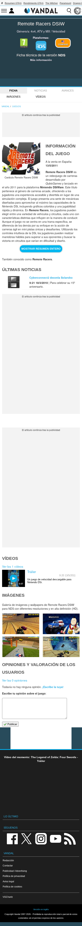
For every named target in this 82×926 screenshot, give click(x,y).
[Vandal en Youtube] (55, 838)
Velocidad (58, 31)
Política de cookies (12, 886)
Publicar (12, 724)
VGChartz (8, 897)
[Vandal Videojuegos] (41, 10)
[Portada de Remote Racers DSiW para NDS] (21, 158)
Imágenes (13, 96)
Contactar (8, 865)
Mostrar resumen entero (41, 248)
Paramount (65, 3)
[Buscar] (69, 10)
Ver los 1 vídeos (12, 566)
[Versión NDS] (41, 45)
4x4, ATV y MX (40, 31)
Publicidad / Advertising (15, 871)
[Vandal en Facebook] (12, 838)
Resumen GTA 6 (13, 3)
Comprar (63, 44)
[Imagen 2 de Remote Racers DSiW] (61, 646)
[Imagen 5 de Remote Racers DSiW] (20, 623)
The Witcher (51, 3)
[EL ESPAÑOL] (77, 11)
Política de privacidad (14, 876)
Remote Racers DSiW (41, 23)
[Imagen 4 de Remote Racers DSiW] (61, 623)
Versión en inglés (41, 909)
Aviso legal (8, 881)
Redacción (8, 860)
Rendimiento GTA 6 (33, 3)
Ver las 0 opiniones (14, 680)
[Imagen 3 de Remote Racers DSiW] (20, 646)
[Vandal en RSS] (70, 838)
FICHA (13, 90)
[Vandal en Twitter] (26, 838)
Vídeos (41, 96)
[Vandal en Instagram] (41, 838)
